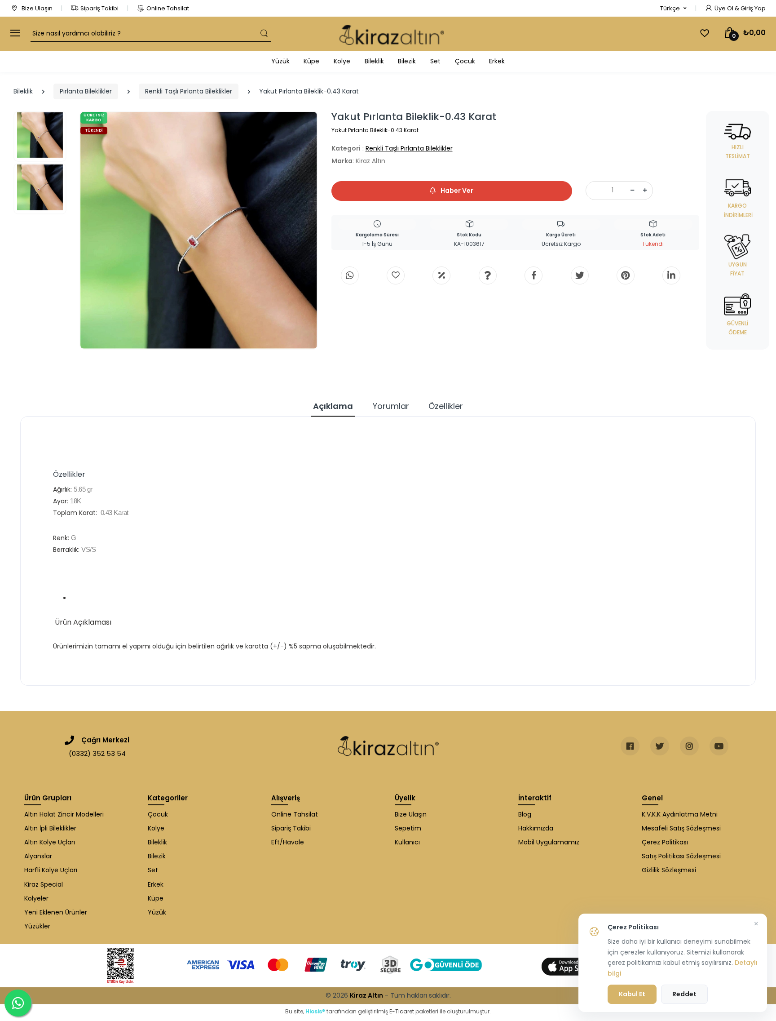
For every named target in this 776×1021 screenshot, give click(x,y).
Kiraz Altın (366, 995)
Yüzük (280, 61)
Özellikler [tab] (445, 406)
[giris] (396, 275)
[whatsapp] (350, 275)
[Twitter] (580, 275)
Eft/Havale (287, 842)
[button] (673, 8)
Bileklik (374, 61)
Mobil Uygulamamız (548, 842)
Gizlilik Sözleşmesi (669, 870)
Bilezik (407, 61)
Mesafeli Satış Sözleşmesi (681, 828)
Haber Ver (456, 190)
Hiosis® (315, 1011)
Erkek (497, 61)
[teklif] (441, 275)
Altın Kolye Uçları (49, 842)
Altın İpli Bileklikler (50, 828)
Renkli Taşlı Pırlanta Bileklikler (188, 91)
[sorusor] (488, 275)
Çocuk (465, 61)
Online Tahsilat (167, 8)
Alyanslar (38, 856)
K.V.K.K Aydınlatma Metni (680, 814)
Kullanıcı (407, 842)
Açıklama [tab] (333, 406)
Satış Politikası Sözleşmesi (681, 856)
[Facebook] (533, 275)
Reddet (684, 994)
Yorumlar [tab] (391, 406)
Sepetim (408, 828)
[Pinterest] (626, 275)
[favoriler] (705, 33)
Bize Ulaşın (36, 8)
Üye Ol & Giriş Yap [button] (740, 8)
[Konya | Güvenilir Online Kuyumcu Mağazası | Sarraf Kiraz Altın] (388, 746)
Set (435, 61)
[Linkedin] (671, 275)
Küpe (311, 61)
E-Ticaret (401, 1011)
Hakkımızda (535, 828)
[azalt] (632, 190)
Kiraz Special (43, 884)
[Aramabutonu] (264, 33)
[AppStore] (572, 966)
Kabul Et (632, 994)
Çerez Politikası (665, 842)
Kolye (342, 61)
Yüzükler (37, 926)
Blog (524, 814)
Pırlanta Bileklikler (86, 91)
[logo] (392, 34)
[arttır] (644, 190)
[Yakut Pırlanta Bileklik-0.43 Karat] (198, 230)
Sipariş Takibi (99, 8)
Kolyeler (36, 898)
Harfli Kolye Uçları (50, 870)
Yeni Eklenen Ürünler (55, 912)
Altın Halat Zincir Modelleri (64, 814)
